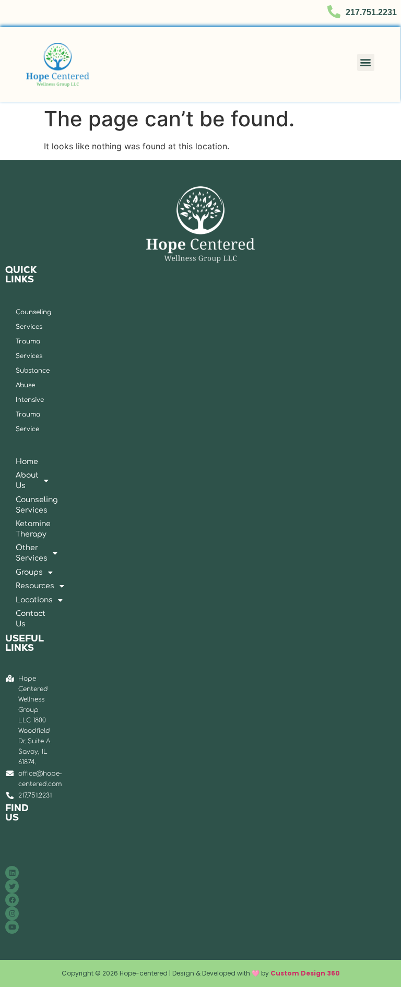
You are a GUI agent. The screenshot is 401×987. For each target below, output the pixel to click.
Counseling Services (21, 505)
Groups (21, 572)
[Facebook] (12, 900)
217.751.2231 (371, 12)
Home (21, 462)
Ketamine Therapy (21, 529)
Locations (21, 600)
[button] (365, 62)
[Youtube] (12, 927)
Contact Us (21, 619)
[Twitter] (12, 886)
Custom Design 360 (305, 973)
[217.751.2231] (333, 11)
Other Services (21, 553)
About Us (21, 480)
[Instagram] (12, 913)
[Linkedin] (12, 872)
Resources (21, 586)
